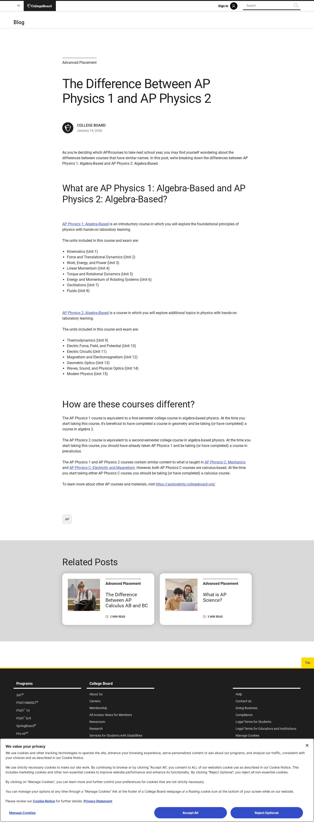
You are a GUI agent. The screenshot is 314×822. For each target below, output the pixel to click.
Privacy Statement (98, 801)
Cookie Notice (44, 801)
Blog (19, 22)
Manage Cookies (22, 813)
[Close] (307, 745)
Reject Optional (267, 813)
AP (68, 520)
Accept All (190, 813)
